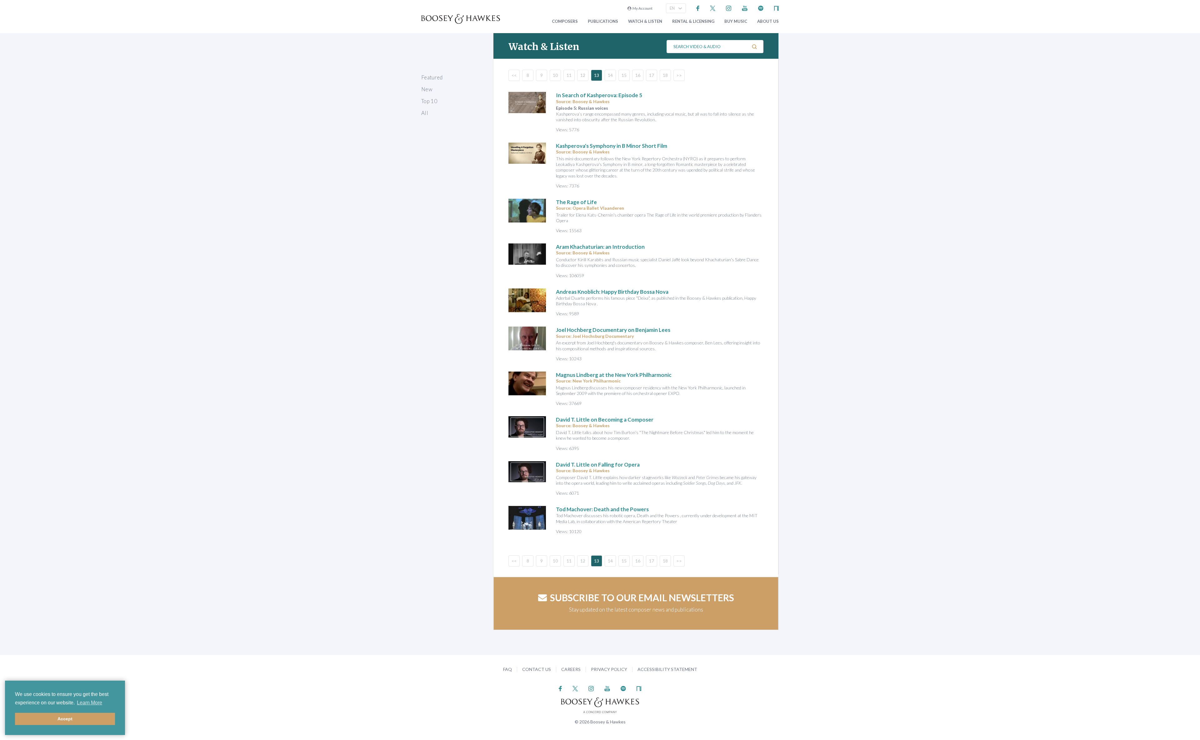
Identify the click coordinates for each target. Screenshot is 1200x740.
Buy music (735, 21)
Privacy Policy (609, 669)
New (426, 89)
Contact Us (536, 669)
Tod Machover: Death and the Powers (602, 509)
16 (637, 75)
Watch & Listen (645, 21)
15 (624, 75)
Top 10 (429, 101)
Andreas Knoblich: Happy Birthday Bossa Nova (612, 291)
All (424, 113)
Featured (432, 77)
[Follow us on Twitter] (712, 7)
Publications (603, 21)
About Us (768, 21)
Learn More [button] (89, 702)
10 (555, 75)
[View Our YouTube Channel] (745, 7)
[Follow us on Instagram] (728, 7)
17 (651, 75)
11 (569, 75)
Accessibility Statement (667, 669)
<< (514, 75)
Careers (571, 669)
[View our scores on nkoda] (776, 7)
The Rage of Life (576, 202)
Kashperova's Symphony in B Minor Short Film (611, 145)
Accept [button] (65, 718)
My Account (641, 8)
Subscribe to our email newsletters (642, 597)
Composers (565, 21)
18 (665, 75)
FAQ (507, 669)
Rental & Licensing (693, 21)
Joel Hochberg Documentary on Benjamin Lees (613, 330)
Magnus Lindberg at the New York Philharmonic (614, 375)
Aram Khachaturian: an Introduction (600, 246)
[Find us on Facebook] (698, 7)
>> (679, 75)
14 (610, 75)
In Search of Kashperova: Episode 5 (599, 95)
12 (582, 75)
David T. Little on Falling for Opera (598, 464)
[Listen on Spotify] (760, 7)
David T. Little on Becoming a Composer (604, 419)
